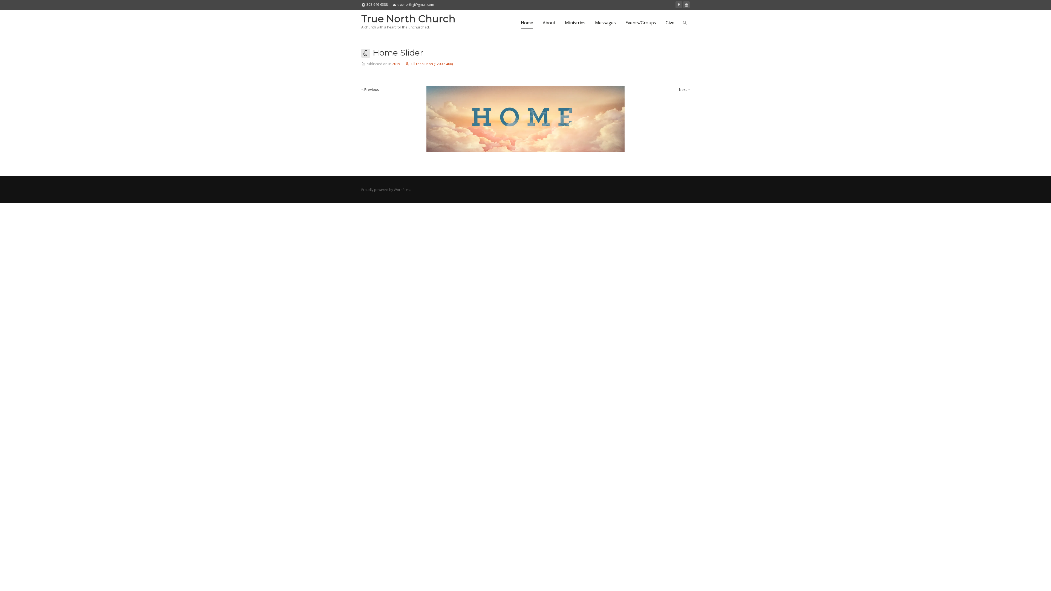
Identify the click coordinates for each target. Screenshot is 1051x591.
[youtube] (686, 4)
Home (527, 23)
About (549, 23)
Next (684, 89)
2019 (396, 63)
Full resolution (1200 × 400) (431, 63)
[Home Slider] (525, 118)
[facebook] (678, 4)
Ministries (575, 23)
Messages (605, 23)
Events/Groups (640, 23)
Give (670, 23)
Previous (370, 89)
